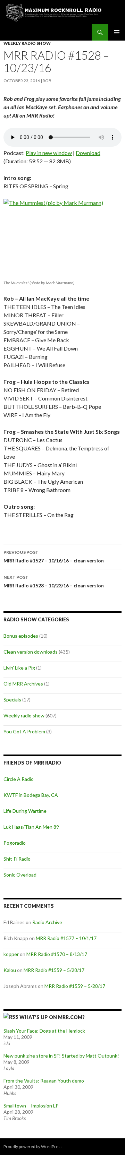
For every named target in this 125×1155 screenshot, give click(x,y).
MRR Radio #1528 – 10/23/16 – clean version (53, 581)
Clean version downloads (30, 652)
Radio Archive (47, 922)
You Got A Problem (24, 731)
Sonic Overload (19, 875)
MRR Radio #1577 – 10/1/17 (66, 938)
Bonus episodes (20, 636)
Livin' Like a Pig (19, 668)
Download (88, 152)
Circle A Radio (18, 779)
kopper (11, 954)
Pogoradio (14, 843)
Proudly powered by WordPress (32, 1146)
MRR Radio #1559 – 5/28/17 (54, 970)
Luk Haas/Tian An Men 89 (31, 827)
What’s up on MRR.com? (52, 1017)
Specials (12, 700)
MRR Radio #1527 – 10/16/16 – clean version (53, 556)
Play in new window (49, 152)
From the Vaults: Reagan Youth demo (43, 1081)
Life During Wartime (25, 811)
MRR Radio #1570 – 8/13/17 (56, 954)
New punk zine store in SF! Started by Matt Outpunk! (61, 1056)
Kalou (9, 970)
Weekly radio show (27, 43)
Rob (47, 80)
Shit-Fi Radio (17, 859)
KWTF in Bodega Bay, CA (30, 795)
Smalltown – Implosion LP (31, 1106)
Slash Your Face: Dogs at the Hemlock (44, 1031)
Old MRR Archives (23, 684)
